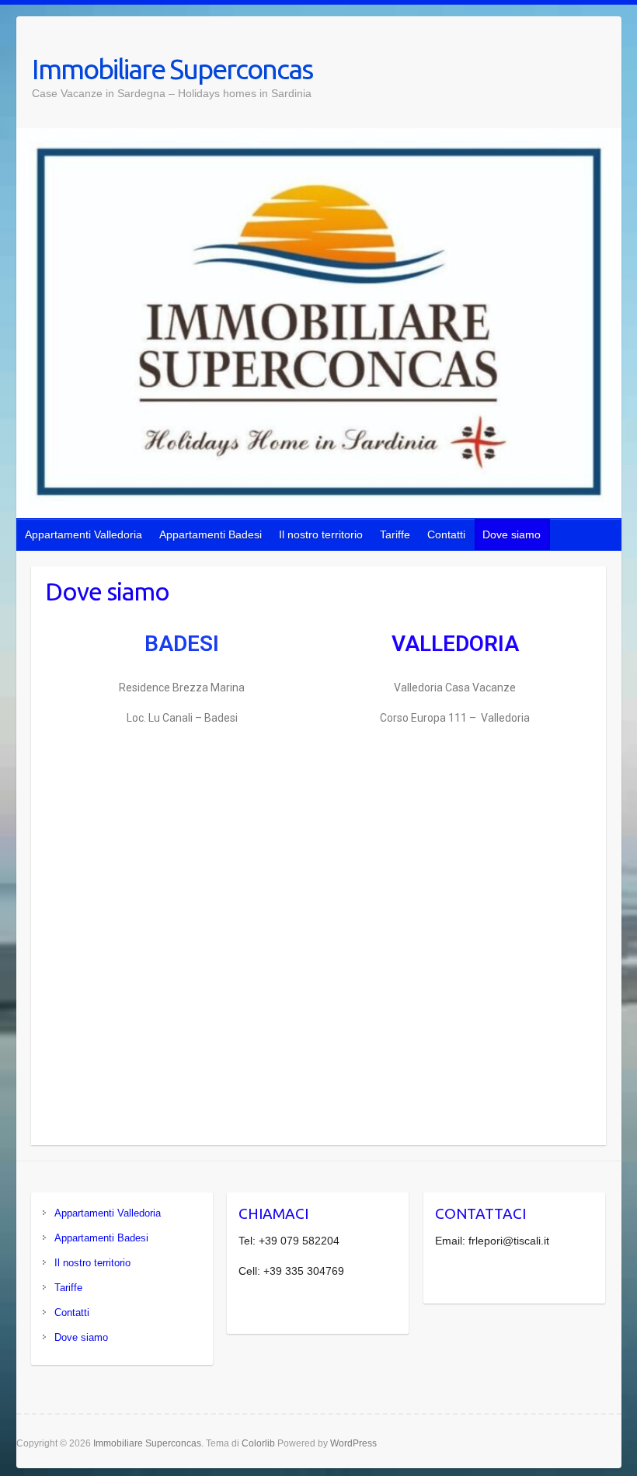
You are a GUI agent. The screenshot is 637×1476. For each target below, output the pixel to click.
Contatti (446, 534)
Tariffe (395, 534)
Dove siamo (511, 534)
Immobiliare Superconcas (172, 69)
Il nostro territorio (321, 534)
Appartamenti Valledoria (83, 534)
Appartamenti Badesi (210, 534)
